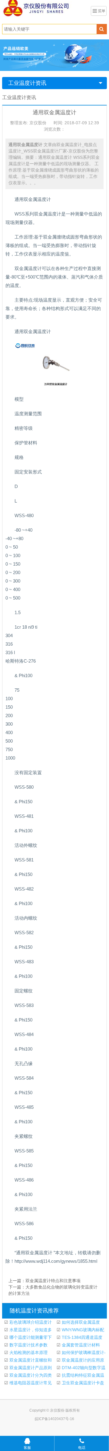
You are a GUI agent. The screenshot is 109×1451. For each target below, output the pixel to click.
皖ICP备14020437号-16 (54, 1419)
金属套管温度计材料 (80, 1344)
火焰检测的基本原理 (28, 1352)
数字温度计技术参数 (28, 1344)
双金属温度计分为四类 (30, 1375)
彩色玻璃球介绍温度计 (30, 1322)
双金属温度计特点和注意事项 (53, 1280)
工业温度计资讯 (27, 83)
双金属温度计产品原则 (30, 1367)
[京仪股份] (45, 7)
